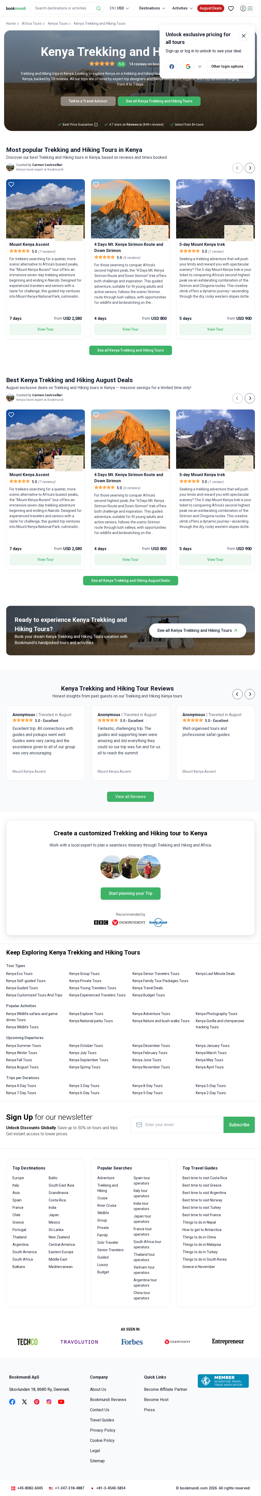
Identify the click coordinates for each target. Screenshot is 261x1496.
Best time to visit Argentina (204, 1193)
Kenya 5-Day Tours (211, 1086)
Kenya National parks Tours (91, 1021)
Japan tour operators (142, 1219)
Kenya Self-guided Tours (26, 981)
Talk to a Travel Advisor (88, 101)
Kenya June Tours (147, 1060)
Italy (15, 1185)
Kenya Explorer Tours (86, 1014)
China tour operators (142, 1295)
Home (11, 23)
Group (102, 1220)
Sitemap (97, 1460)
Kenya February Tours (150, 1053)
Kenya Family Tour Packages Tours (160, 981)
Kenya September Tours (88, 1060)
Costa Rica (57, 1200)
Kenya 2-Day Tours (211, 1093)
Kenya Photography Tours (216, 1014)
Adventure (105, 1178)
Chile (16, 1215)
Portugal (19, 1230)
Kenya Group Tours (84, 974)
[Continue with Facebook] (172, 66)
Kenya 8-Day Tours (148, 1086)
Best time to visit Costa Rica (204, 1178)
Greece (18, 1222)
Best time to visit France (201, 1215)
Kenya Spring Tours (84, 1067)
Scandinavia (58, 1193)
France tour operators (143, 1231)
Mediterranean (61, 1267)
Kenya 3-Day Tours (84, 1086)
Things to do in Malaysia (201, 1244)
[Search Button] (98, 8)
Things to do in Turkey (200, 1252)
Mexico (54, 1222)
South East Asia (61, 1185)
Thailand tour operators (144, 1257)
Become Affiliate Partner (165, 1389)
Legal (95, 1450)
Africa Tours (32, 23)
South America (24, 1252)
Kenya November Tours (151, 1067)
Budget (103, 1272)
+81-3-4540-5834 (110, 1488)
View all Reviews (130, 796)
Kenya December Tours (151, 1046)
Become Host (156, 1399)
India (52, 1207)
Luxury (102, 1265)
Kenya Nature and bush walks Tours (161, 1021)
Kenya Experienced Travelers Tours (97, 995)
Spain (17, 1200)
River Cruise (106, 1205)
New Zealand (59, 1237)
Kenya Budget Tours (149, 995)
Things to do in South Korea (204, 1259)
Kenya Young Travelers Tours (92, 988)
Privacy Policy (102, 1430)
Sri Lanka (56, 1230)
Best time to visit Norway (202, 1200)
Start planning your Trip (130, 893)
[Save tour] (11, 184)
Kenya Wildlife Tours (22, 1027)
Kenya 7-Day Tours (21, 1093)
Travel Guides (102, 1420)
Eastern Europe (61, 1252)
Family (102, 1235)
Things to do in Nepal (199, 1222)
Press (149, 1409)
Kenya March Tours (211, 1053)
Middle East (58, 1259)
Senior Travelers (110, 1250)
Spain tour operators (142, 1180)
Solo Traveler (108, 1242)
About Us (98, 1389)
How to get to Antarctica (201, 1230)
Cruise (102, 1198)
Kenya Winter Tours (21, 1053)
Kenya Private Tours (85, 981)
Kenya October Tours (86, 1046)
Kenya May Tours (209, 1060)
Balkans (18, 1267)
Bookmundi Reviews (108, 1399)
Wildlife (103, 1213)
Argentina (20, 1244)
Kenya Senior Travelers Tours (156, 974)
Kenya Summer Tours (23, 1046)
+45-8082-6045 (30, 1488)
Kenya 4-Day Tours (21, 1086)
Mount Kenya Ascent (29, 771)
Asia (16, 1193)
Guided (103, 1257)
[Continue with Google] (188, 66)
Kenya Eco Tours (19, 974)
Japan (54, 1215)
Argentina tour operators (145, 1282)
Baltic (53, 1178)
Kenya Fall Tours (19, 1060)
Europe (18, 1178)
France (17, 1207)
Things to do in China (199, 1237)
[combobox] (67, 8)
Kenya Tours (58, 23)
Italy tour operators (141, 1193)
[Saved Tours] (231, 8)
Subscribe (239, 1124)
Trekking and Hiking (107, 1188)
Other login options (227, 66)
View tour (45, 329)
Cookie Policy (102, 1440)
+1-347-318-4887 (69, 1488)
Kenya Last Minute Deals (215, 974)
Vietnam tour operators (144, 1270)
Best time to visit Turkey (201, 1207)
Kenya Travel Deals (148, 988)
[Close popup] (244, 36)
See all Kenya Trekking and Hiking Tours (159, 101)
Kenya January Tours (213, 1046)
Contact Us (99, 1409)
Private (103, 1228)
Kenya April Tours (210, 1067)
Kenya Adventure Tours (151, 1014)
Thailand (19, 1237)
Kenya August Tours (22, 1067)
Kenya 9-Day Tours (148, 1093)
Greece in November (198, 1267)
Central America (62, 1244)
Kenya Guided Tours (22, 988)
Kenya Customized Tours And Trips (34, 995)
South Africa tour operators (147, 1244)
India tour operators (141, 1206)
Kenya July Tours (83, 1053)
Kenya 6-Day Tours (84, 1093)
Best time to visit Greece (201, 1185)
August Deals (211, 8)
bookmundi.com (194, 1488)
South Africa (22, 1259)
